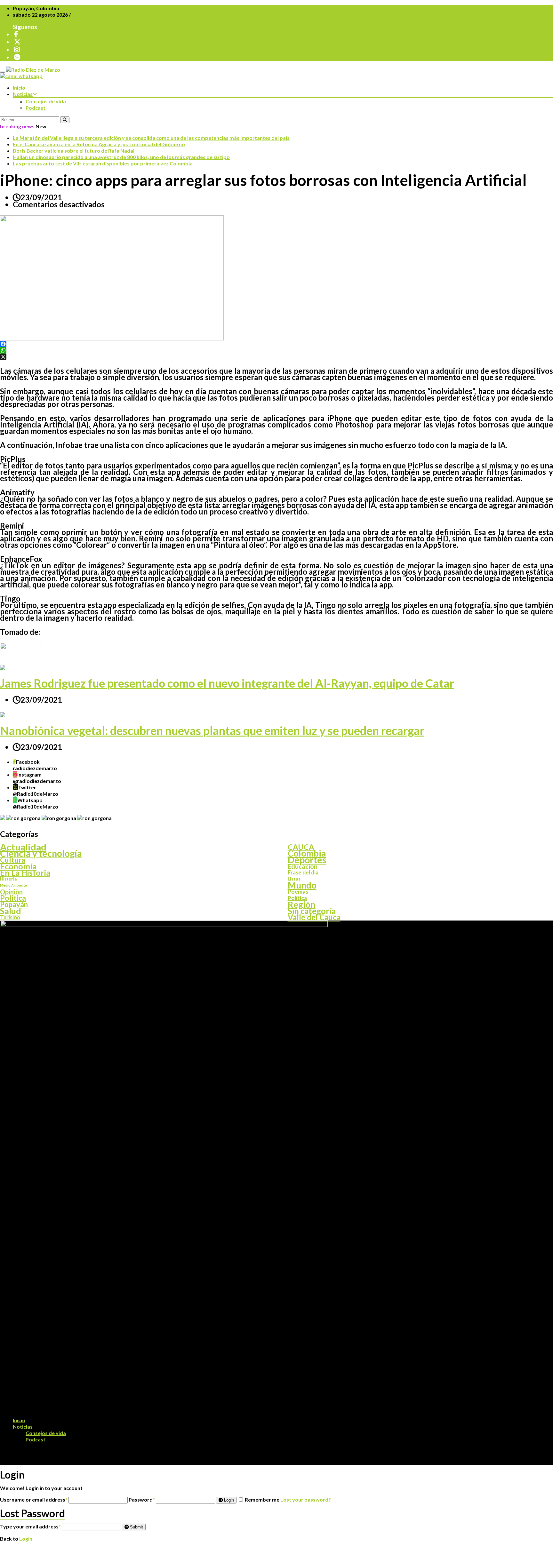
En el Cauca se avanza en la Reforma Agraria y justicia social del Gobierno (99, 144)
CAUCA (301, 847)
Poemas (298, 892)
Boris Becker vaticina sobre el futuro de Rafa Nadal (73, 151)
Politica (13, 898)
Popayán (14, 904)
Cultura (12, 860)
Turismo (10, 917)
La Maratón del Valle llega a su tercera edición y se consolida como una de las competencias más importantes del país (151, 138)
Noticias (23, 94)
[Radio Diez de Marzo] (33, 70)
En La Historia (25, 872)
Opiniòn (11, 892)
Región (302, 904)
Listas (294, 878)
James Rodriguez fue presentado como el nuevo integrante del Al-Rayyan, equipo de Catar (227, 683)
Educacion (302, 866)
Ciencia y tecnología (41, 853)
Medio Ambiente (13, 885)
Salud (10, 911)
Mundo (302, 885)
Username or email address (34, 1499)
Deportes (307, 860)
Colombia (307, 853)
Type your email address (30, 1526)
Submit (136, 1527)
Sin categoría (312, 911)
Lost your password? (305, 1499)
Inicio (19, 87)
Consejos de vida (46, 101)
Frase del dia (303, 872)
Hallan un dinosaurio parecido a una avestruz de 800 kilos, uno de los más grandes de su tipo (121, 157)
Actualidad (23, 847)
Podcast (35, 108)
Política (297, 898)
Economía (18, 866)
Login (228, 1500)
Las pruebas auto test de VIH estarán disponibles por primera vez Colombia (103, 163)
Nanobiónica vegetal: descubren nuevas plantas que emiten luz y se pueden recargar (212, 730)
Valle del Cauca (314, 917)
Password (142, 1499)
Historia (8, 878)
